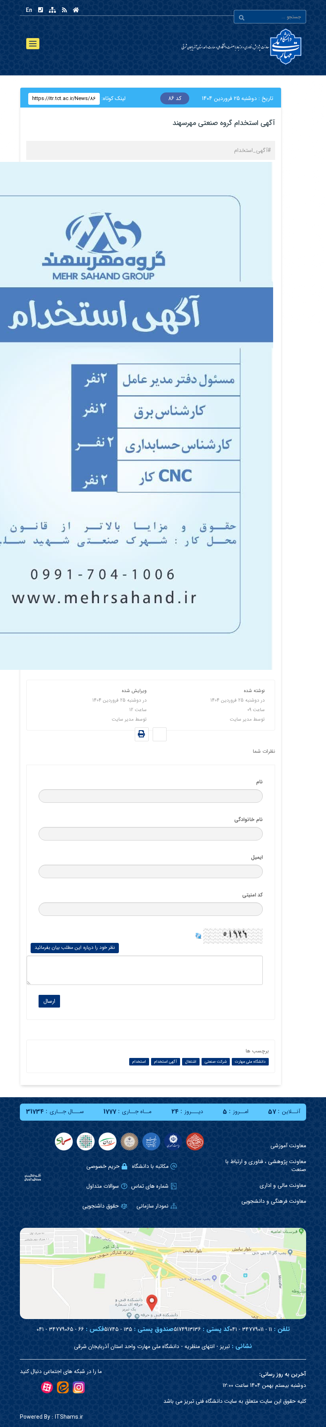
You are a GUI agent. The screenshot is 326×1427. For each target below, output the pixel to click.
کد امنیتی (252, 895)
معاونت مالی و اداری (283, 1185)
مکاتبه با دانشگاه (150, 1166)
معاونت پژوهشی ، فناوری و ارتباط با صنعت (265, 1165)
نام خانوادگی (248, 819)
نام (259, 782)
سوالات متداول (102, 1186)
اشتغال (191, 1062)
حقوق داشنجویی (100, 1206)
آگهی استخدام (165, 1062)
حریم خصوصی (103, 1166)
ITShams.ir (51, 1417)
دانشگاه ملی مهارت (250, 1062)
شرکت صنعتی (216, 1062)
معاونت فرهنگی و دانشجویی (273, 1201)
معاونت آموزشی (288, 1145)
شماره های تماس (150, 1186)
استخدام (139, 1062)
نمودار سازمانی (152, 1206)
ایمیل (257, 857)
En (29, 10)
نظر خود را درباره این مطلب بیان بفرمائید (75, 947)
